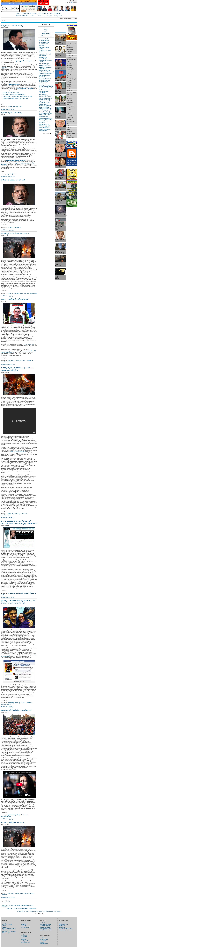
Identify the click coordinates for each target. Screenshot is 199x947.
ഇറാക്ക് (16, 593)
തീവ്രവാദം (32, 593)
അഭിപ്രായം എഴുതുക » (8, 109)
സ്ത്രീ (68, 61)
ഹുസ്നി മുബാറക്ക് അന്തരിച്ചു (12, 25)
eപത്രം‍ (75, 2)
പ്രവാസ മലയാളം (45, 928)
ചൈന (32, 893)
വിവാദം (69, 63)
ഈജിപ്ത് (10, 106)
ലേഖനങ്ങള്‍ (24, 923)
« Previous (3, 905)
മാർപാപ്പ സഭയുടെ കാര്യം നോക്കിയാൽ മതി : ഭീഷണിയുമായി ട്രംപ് (46, 72)
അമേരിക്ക (10, 593)
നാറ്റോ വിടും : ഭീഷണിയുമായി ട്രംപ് (45, 95)
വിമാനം (69, 104)
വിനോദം (69, 112)
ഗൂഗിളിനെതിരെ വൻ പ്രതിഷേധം (45, 54)
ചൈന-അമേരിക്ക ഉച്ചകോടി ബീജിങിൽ (45, 64)
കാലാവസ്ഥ (70, 90)
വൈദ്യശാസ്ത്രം (71, 78)
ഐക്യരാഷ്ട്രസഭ (72, 133)
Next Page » (10, 908)
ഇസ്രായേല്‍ (70, 106)
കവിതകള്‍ (24, 924)
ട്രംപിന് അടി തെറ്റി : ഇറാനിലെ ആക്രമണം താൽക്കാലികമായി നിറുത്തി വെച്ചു (45, 114)
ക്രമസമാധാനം (18, 293)
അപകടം (69, 67)
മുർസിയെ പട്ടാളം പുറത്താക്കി (13, 180)
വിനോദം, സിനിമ (7, 930)
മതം (68, 96)
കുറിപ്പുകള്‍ (24, 940)
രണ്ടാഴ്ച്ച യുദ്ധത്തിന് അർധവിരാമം (45, 76)
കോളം (42, 942)
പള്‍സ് (42, 923)
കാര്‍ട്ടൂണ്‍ (62, 927)
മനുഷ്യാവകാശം (6, 361)
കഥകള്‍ (23, 925)
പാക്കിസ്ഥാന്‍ (70, 55)
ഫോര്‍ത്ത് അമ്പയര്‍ (45, 930)
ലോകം (4, 927)
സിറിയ (69, 127)
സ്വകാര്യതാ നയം (23, 911)
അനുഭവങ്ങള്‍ (25, 927)
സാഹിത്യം (70, 137)
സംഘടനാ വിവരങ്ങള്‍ (36, 911)
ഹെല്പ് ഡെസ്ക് (63, 924)
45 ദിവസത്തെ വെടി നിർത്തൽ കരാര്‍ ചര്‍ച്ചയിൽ (44, 91)
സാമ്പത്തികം (70, 69)
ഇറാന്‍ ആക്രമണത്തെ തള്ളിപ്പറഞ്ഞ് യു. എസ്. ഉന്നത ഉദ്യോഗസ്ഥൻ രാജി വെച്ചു (46, 120)
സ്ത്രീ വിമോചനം (71, 113)
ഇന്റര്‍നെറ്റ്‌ (11, 360)
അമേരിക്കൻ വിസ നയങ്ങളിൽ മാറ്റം (44, 39)
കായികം (69, 65)
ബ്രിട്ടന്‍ (69, 86)
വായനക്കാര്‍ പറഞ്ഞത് (65, 930)
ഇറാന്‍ (21, 593)
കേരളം (4, 923)
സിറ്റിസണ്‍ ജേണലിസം (9, 928)
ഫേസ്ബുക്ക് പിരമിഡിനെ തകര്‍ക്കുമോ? (13, 94)
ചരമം (20, 106)
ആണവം (69, 94)
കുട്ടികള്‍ (69, 98)
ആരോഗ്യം (70, 73)
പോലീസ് (26, 293)
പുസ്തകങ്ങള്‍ (44, 939)
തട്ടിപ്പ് (68, 123)
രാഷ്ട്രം (4, 925)
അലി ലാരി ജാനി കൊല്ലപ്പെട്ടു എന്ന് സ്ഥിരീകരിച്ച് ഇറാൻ (44, 126)
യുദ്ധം (3, 594)
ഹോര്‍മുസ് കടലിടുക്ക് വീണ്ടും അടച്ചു (45, 67)
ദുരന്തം (69, 57)
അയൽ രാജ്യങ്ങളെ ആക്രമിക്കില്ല (45, 130)
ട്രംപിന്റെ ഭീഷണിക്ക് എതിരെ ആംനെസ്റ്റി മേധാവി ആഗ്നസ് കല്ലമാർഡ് (45, 81)
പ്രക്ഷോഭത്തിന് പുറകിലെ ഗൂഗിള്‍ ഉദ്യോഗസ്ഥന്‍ (17, 96)
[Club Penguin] (71, 147)
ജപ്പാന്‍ (69, 135)
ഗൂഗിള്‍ (68, 2)
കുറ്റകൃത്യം (70, 49)
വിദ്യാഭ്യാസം (71, 121)
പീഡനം (22, 360)
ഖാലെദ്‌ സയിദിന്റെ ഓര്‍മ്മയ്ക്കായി (14, 299)
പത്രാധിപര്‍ (57, 911)
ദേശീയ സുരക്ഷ (71, 92)
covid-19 (69, 110)
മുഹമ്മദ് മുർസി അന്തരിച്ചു (11, 112)
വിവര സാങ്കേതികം (45, 924)
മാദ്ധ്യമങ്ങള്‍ (71, 108)
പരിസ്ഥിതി (70, 102)
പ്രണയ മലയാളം (45, 925)
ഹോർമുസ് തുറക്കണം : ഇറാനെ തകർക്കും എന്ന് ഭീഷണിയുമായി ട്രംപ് (46, 86)
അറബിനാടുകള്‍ (7, 924)
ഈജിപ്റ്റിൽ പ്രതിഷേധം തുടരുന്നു (15, 233)
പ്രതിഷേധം (17, 227)
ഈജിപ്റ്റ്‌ (15, 106)
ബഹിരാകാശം (71, 119)
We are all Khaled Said (28, 344)
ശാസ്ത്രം (69, 84)
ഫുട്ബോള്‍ (70, 80)
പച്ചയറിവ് (43, 940)
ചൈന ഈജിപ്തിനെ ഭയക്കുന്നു (13, 822)
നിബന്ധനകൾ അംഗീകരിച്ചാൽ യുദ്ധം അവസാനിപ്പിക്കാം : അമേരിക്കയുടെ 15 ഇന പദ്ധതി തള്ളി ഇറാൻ (45, 107)
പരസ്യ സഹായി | (48, 911)
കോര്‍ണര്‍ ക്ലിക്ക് (45, 927)
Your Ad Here (72, 140)
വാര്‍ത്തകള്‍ (43, 938)
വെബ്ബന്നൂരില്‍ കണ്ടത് (65, 928)
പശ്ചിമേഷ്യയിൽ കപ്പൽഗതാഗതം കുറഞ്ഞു (44, 44)
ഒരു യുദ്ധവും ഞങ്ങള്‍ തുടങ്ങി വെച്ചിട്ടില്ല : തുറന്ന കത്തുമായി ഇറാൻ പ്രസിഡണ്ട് (45, 100)
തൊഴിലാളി (70, 117)
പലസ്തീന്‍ (69, 115)
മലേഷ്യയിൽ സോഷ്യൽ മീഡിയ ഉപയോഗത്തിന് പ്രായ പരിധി (45, 59)
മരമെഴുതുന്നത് (25, 942)
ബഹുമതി (69, 71)
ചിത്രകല (24, 936)
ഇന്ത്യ (69, 53)
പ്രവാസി (69, 100)
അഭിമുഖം (24, 938)
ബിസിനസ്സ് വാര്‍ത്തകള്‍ (9, 931)
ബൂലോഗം (62, 925)
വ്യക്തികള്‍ (44, 943)
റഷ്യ (68, 129)
